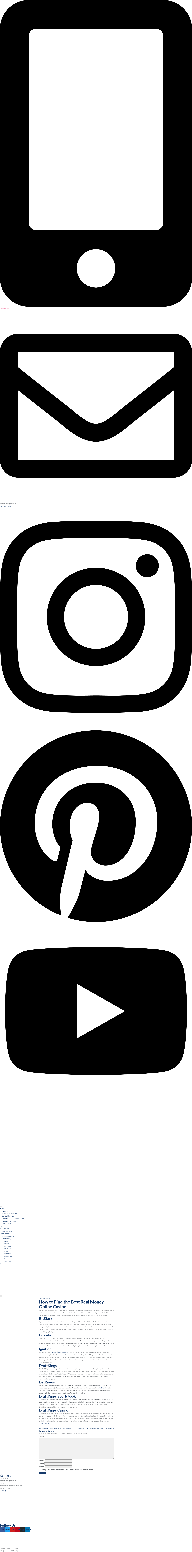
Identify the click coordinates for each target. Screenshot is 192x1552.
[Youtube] (96, 1096)
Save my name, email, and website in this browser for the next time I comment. (67, 1470)
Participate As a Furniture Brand (13, 1219)
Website (41, 1467)
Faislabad (7, 1254)
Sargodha (7, 1261)
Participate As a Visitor (9, 1221)
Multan (6, 1251)
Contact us (3, 1264)
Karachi (6, 1244)
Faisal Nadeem (45, 1424)
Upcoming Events (8, 1236)
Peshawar (7, 1259)
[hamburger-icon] (1, 1206)
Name (41, 1461)
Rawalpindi (8, 1256)
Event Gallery (6, 1239)
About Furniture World (9, 1213)
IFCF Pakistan (4, 1229)
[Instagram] (96, 726)
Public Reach (6, 1224)
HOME (2, 1208)
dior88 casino (102, 1388)
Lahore (6, 1241)
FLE (1, 1226)
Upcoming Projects (6, 1231)
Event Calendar (5, 1234)
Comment (43, 1436)
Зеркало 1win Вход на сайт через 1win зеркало (55, 1428)
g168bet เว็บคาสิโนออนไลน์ (59, 1352)
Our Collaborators (8, 1216)
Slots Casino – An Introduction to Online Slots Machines (95, 1428)
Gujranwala (8, 1246)
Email (41, 1464)
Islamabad (7, 1249)
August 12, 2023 (44, 1298)
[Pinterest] (96, 924)
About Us (5, 1211)
